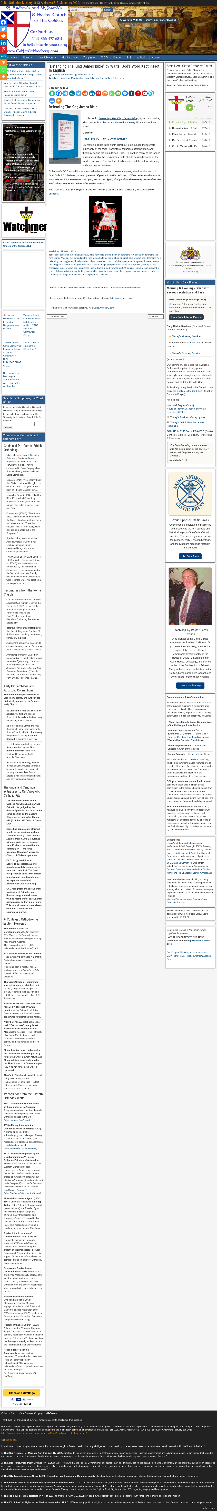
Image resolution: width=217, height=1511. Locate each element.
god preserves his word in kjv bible (124, 264)
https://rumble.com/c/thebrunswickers (122, 287)
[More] (59, 101)
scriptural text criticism (97, 274)
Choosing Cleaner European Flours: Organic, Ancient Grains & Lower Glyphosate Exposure (21, 111)
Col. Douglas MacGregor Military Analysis (187, 952)
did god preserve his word (101, 261)
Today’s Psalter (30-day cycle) (187, 417)
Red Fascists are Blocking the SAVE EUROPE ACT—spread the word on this (11, 379)
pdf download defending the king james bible (75, 271)
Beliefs (55, 78)
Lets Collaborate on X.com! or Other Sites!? (31, 345)
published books (191, 725)
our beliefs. (11, 1439)
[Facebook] (59, 93)
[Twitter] (79, 93)
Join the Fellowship (190, 271)
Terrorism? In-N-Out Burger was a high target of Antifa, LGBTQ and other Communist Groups (32, 325)
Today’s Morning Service (186, 336)
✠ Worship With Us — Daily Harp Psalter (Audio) (148, 19)
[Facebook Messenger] (125, 93)
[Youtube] (145, 93)
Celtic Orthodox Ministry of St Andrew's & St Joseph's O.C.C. (40, 3)
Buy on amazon (117, 138)
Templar (87, 57)
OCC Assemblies (109, 57)
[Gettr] (138, 93)
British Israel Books (136, 57)
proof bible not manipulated (111, 271)
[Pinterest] (98, 93)
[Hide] (1, 83)
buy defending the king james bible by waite (91, 258)
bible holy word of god (100, 254)
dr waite (147, 261)
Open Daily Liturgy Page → (186, 317)
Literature (9, 57)
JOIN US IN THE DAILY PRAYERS (186, 431)
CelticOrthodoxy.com (103, 308)
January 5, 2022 (85, 74)
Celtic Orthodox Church (199, 754)
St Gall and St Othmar (178, 863)
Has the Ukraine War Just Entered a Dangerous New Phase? (11, 322)
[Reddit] (85, 93)
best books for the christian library (71, 254)
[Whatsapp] (112, 93)
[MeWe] (72, 93)
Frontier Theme (208, 1508)
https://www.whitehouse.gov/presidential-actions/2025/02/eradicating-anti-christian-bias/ (44, 1433)
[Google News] (52, 101)
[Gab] (52, 93)
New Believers (45, 57)
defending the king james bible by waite (68, 261)
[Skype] (151, 93)
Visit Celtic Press (190, 556)
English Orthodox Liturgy (190, 391)
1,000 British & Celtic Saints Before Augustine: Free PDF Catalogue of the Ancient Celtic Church (22, 74)
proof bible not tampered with (140, 271)
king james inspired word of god (94, 268)
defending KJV (154, 258)
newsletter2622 (118, 268)
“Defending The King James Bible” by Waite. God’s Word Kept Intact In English (104, 68)
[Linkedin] (92, 93)
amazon (53, 193)
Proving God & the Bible (112, 78)
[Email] (118, 93)
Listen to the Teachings (190, 685)
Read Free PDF (92, 138)
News (26, 57)
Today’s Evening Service (185, 353)
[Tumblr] (131, 93)
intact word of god (68, 268)
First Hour (195, 342)
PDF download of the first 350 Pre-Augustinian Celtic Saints (21, 193)
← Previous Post (56, 316)
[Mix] (105, 93)
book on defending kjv (123, 254)
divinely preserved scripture (128, 261)
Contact (156, 57)
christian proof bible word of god (129, 258)
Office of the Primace (62, 74)
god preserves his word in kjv (91, 264)
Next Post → (155, 316)
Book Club (65, 78)
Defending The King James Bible (118, 118)
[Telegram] (65, 93)
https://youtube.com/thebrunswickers (185, 843)
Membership (68, 57)
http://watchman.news (121, 298)
